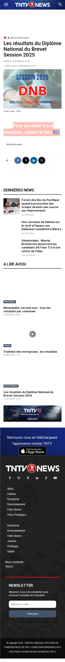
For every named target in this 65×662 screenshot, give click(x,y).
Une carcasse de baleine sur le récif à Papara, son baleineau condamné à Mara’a (41, 225)
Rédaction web (14, 144)
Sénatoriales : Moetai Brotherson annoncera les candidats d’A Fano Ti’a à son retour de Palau (40, 246)
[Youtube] (55, 478)
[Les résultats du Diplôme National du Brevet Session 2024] (32, 374)
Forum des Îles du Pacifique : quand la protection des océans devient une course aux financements (41, 205)
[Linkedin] (33, 160)
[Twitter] (28, 478)
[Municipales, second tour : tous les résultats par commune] (32, 290)
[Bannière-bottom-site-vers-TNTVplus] (32, 420)
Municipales (10, 302)
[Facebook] (17, 160)
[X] (25, 160)
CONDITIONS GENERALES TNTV (46, 647)
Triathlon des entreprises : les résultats (30, 351)
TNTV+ (9, 566)
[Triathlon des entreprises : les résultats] (32, 334)
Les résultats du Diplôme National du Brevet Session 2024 (28, 393)
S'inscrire (32, 613)
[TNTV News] (32, 468)
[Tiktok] (46, 478)
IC (55, 132)
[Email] (41, 160)
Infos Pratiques (19, 37)
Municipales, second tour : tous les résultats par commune (27, 309)
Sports (7, 345)
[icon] (5, 37)
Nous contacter (14, 562)
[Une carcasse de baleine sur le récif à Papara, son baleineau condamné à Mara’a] (11, 227)
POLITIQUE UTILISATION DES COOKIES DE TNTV (32, 652)
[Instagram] (19, 478)
